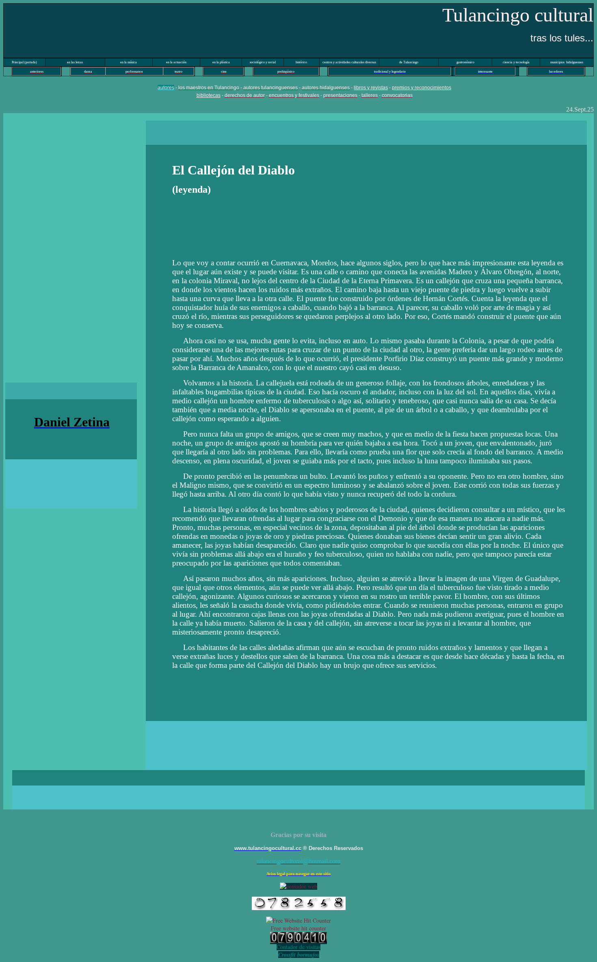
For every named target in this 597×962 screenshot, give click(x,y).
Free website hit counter (298, 928)
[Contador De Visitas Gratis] (298, 941)
